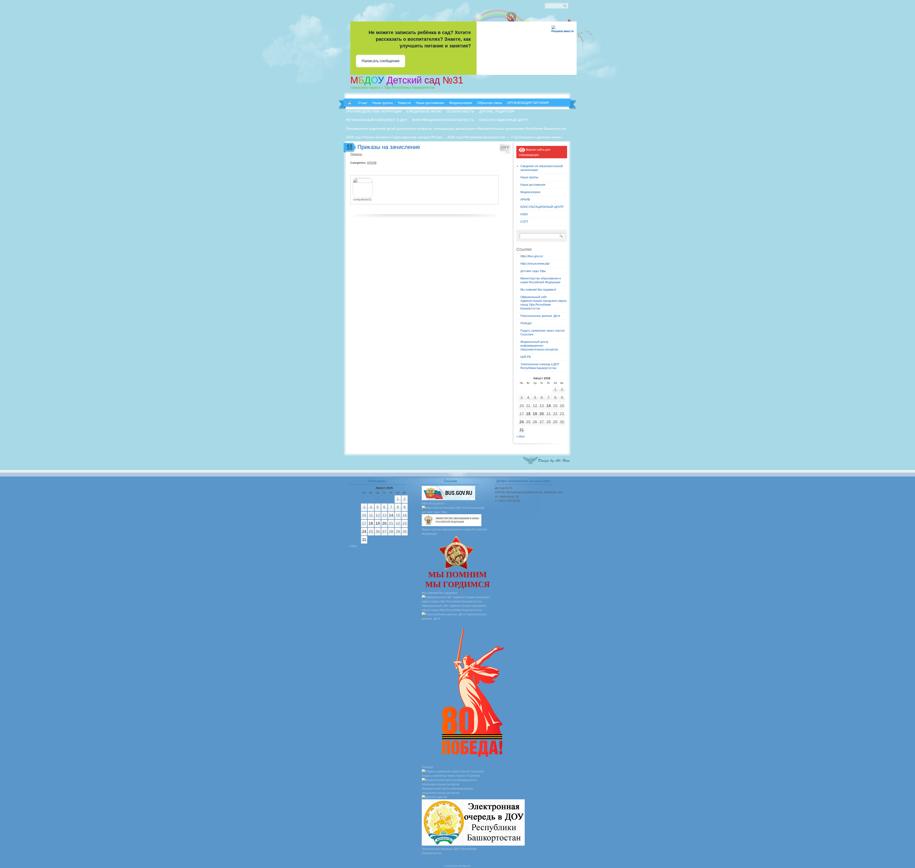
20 (541, 414)
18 (528, 414)
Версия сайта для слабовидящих (534, 152)
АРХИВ (371, 162)
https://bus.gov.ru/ (531, 256)
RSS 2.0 (569, 24)
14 (548, 406)
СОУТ (524, 221)
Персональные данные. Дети (540, 316)
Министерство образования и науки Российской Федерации (454, 531)
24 (521, 422)
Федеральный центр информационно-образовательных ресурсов (539, 345)
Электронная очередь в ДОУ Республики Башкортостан (449, 851)
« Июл (520, 436)
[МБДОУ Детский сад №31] (350, 102)
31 (521, 430)
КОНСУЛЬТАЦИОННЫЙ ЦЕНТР (542, 207)
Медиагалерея (530, 192)
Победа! (526, 323)
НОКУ (524, 214)
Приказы (356, 154)
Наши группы (529, 177)
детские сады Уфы (533, 271)
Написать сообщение (381, 61)
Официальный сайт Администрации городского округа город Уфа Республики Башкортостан (454, 608)
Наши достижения (532, 184)
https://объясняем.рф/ (534, 263)
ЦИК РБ (525, 357)
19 (535, 414)
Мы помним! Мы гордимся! (538, 289)
